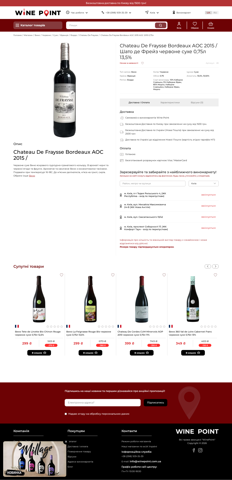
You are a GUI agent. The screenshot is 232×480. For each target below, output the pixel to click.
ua (208, 12)
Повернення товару (79, 451)
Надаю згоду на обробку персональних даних (98, 414)
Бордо (74, 35)
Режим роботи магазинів (136, 441)
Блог (70, 466)
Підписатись (155, 402)
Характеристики (170, 102)
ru (215, 12)
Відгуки (72, 456)
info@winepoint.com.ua (145, 461)
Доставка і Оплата (139, 102)
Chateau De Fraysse (88, 35)
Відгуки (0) (197, 102)
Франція (64, 35)
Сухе (55, 35)
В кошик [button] (37, 352)
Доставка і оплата (78, 446)
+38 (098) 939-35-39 (132, 456)
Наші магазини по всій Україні (139, 446)
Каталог (72, 441)
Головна (17, 35)
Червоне (46, 35)
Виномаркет (183, 12)
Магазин (28, 35)
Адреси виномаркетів (80, 461)
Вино (37, 35)
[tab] (139, 102)
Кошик (210, 28)
